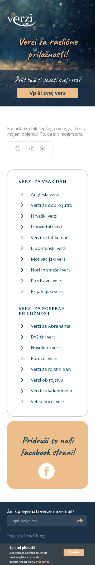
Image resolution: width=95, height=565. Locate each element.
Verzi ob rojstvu (47, 380)
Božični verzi (44, 337)
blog (40, 535)
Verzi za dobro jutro (51, 205)
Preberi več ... (44, 562)
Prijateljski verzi (47, 291)
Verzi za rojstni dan (51, 369)
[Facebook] (46, 471)
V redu (74, 552)
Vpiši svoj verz (48, 92)
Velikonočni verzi (48, 401)
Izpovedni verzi (46, 227)
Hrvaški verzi (44, 216)
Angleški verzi (45, 194)
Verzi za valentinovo (51, 391)
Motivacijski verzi (49, 259)
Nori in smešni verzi (51, 270)
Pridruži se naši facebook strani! (47, 446)
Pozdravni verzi (47, 281)
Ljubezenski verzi (48, 248)
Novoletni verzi (46, 348)
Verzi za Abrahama (50, 326)
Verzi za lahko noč (49, 237)
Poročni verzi (44, 358)
